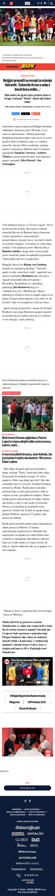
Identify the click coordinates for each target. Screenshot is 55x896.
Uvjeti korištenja (32, 809)
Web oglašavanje (17, 815)
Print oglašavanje (37, 815)
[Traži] (52, 4)
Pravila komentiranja (16, 812)
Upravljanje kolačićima (27, 821)
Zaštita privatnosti (37, 812)
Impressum (16, 809)
